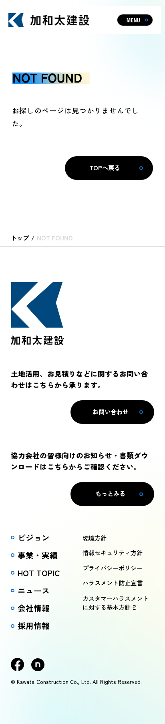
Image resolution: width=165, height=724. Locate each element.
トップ (20, 237)
